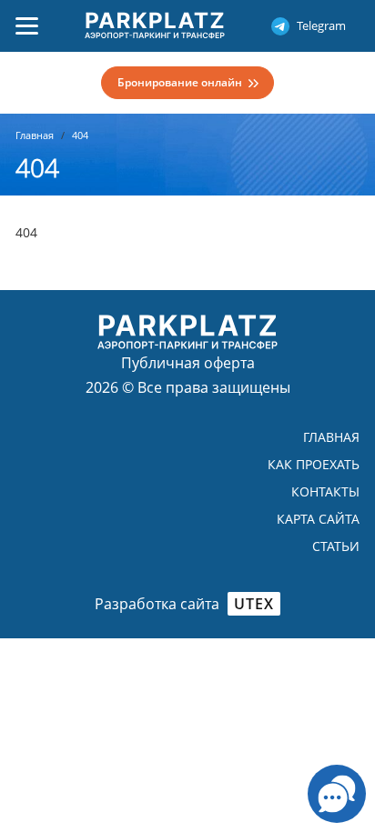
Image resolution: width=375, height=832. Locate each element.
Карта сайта (318, 518)
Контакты (325, 491)
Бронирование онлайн (179, 82)
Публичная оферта (188, 363)
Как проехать (314, 464)
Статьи (336, 546)
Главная (331, 437)
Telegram (321, 25)
